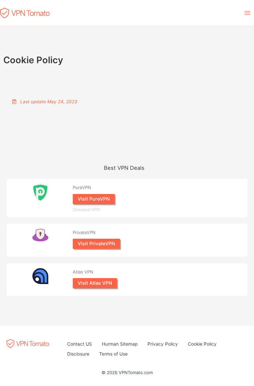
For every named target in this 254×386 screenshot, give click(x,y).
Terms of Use (113, 354)
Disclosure (78, 354)
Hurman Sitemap (120, 344)
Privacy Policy (163, 344)
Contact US (79, 344)
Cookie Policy (202, 344)
